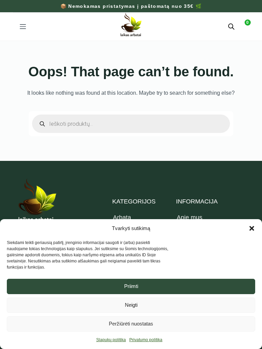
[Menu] (23, 27)
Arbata (122, 217)
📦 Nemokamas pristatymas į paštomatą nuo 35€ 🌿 (131, 6)
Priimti (131, 286)
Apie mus (189, 217)
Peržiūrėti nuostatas (131, 324)
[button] (251, 228)
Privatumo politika (145, 339)
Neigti (131, 305)
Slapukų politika (111, 339)
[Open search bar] (231, 27)
